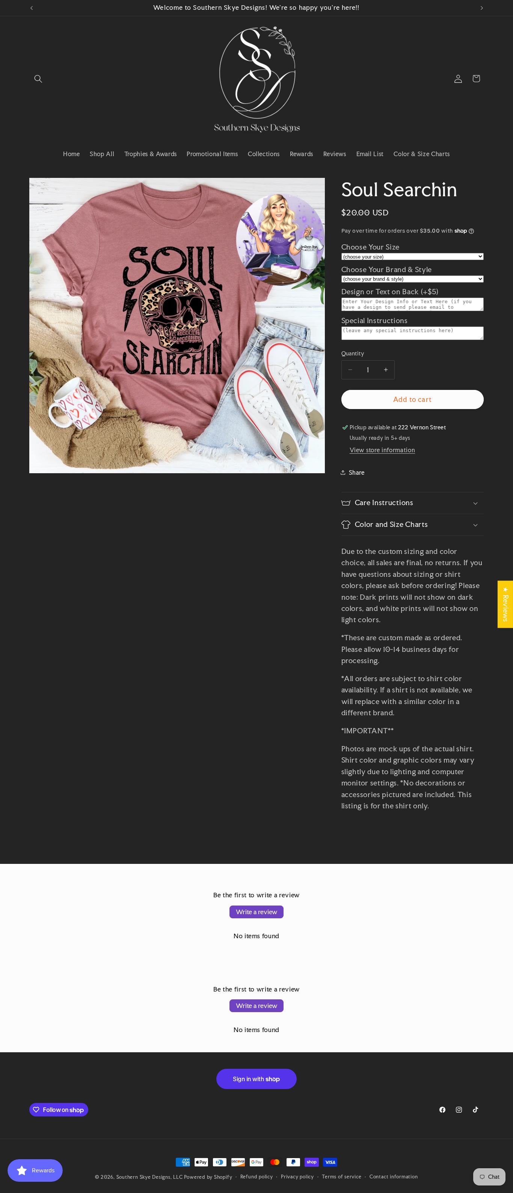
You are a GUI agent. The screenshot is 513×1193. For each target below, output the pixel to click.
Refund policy (256, 1176)
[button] (38, 78)
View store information (382, 450)
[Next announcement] (482, 8)
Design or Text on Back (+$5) (390, 291)
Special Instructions (374, 320)
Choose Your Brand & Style (386, 269)
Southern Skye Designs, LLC (149, 1177)
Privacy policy (297, 1176)
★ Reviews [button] (505, 604)
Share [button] (357, 472)
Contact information (394, 1176)
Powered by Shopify (208, 1177)
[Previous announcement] (31, 8)
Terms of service (341, 1176)
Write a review (256, 912)
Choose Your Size (370, 247)
